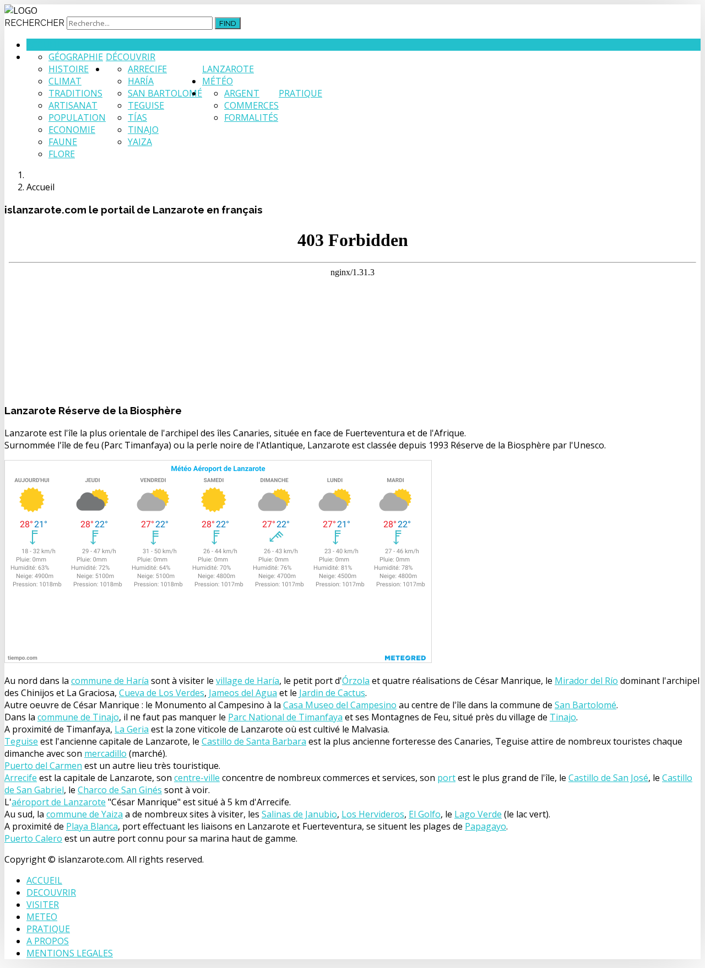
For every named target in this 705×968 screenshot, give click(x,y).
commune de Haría (110, 681)
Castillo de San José (608, 778)
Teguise (146, 105)
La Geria (132, 729)
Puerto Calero (33, 838)
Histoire (68, 69)
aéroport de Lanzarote (59, 802)
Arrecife (147, 69)
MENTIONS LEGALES (69, 953)
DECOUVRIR (51, 892)
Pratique (300, 93)
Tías (137, 117)
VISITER (42, 905)
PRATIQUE (48, 929)
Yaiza (140, 142)
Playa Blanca (92, 826)
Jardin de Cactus (332, 693)
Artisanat (72, 105)
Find (227, 23)
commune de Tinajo (78, 717)
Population (77, 117)
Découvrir (130, 57)
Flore (61, 154)
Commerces (251, 105)
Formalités (251, 117)
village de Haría (247, 681)
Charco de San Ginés (120, 790)
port (446, 778)
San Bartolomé (165, 93)
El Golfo (425, 814)
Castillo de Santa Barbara (254, 741)
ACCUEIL (44, 880)
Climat (65, 81)
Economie (71, 130)
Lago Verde (478, 814)
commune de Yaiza (84, 814)
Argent (241, 93)
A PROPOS (47, 941)
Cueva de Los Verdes (161, 693)
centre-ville (197, 778)
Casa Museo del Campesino (340, 705)
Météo (217, 81)
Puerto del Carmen (43, 766)
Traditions (75, 93)
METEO (41, 917)
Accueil (44, 45)
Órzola (356, 681)
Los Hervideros (372, 814)
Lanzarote (228, 69)
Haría (141, 81)
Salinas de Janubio (299, 814)
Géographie (75, 57)
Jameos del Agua (243, 693)
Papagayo (485, 826)
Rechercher (34, 23)
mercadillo (105, 753)
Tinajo (143, 130)
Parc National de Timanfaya (285, 717)
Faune (62, 142)
